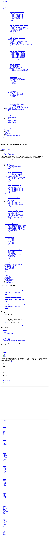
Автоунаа (7, 130)
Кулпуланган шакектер (12, 117)
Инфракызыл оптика (12, 120)
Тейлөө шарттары (6, 341)
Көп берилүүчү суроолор (8, 137)
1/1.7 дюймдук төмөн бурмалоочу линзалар (19, 28)
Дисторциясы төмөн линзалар (14, 21)
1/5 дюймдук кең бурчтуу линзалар (17, 47)
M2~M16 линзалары (12, 81)
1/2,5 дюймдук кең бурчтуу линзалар (17, 56)
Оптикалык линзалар (9, 118)
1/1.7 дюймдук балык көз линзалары (17, 19)
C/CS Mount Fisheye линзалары (16, 20)
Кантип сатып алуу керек (8, 139)
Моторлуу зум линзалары (15, 66)
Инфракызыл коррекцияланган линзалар (18, 61)
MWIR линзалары (13, 102)
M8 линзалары (13, 87)
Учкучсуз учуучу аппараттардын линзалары (19, 107)
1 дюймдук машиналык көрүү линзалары (18, 72)
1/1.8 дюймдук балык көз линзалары (17, 18)
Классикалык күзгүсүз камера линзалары (16, 109)
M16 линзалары (13, 91)
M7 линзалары (13, 86)
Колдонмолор (5, 129)
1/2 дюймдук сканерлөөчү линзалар (17, 37)
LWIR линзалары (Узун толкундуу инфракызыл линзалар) (22, 103)
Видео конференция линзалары (16, 93)
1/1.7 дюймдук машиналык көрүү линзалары (19, 74)
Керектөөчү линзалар (12, 105)
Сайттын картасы (15, 361)
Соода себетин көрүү (4, 147)
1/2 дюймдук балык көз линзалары (17, 17)
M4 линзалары (13, 83)
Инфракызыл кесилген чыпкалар (12, 113)
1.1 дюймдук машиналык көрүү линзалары (19, 73)
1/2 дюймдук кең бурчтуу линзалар (15, 213)
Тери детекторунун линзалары (16, 106)
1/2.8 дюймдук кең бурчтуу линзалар (17, 54)
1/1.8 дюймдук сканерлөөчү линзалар (17, 38)
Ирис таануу (7, 131)
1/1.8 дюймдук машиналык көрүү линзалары (19, 70)
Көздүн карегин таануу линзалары (17, 94)
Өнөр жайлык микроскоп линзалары (17, 79)
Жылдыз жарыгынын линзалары (16, 67)
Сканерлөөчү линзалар (12, 31)
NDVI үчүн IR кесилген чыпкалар (14, 317)
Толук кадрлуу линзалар (13, 111)
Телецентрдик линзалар (15, 76)
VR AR (6, 134)
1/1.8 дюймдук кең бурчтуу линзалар (17, 58)
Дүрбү (9, 126)
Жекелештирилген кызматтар (11, 124)
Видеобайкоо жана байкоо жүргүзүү (12, 135)
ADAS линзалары (13, 45)
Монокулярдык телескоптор (13, 128)
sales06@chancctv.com (7, 370)
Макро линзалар (13, 77)
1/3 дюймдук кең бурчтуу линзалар (17, 52)
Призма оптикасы (11, 123)
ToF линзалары (13, 96)
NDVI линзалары (13, 99)
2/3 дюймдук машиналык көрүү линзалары (19, 71)
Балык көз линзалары (12, 11)
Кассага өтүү (9, 149)
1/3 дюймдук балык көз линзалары (17, 13)
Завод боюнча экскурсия (10, 7)
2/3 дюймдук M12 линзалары (16, 29)
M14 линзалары (13, 90)
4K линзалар (12, 40)
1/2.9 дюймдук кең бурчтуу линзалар (17, 53)
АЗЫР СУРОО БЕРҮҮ (5, 346)
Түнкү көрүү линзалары (15, 97)
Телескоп (7, 125)
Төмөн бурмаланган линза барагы (17, 30)
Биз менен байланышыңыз (8, 138)
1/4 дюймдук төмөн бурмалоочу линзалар (18, 22)
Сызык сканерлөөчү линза (15, 78)
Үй (3, 5)
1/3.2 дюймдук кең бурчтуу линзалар (17, 51)
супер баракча (13, 80)
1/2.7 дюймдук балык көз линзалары (17, 14)
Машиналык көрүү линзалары (14, 68)
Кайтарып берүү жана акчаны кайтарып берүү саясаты (14, 340)
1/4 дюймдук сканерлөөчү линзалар (17, 32)
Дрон (6, 132)
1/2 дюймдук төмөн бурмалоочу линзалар (18, 26)
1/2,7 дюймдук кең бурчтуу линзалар (17, 55)
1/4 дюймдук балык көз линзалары (17, 12)
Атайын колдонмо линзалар (13, 92)
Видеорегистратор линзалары (16, 43)
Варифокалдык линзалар (15, 64)
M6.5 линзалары (13, 85)
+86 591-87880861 (6, 350)
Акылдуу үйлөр (8, 133)
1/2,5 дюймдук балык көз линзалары (17, 15)
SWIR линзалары (13, 100)
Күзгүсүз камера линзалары (11, 108)
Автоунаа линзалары (12, 39)
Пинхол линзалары (14, 65)
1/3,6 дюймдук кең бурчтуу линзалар (17, 50)
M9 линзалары (13, 89)
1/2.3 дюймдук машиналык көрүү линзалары (19, 69)
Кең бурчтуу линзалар (12, 46)
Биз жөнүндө (5, 6)
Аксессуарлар (8, 115)
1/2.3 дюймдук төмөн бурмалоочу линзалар (19, 25)
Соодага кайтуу (3, 149)
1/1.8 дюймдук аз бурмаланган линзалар (18, 27)
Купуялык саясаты (6, 338)
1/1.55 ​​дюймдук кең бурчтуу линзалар (18, 59)
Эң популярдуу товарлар (5, 361)
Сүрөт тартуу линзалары (10, 9)
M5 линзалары (13, 84)
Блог (4, 136)
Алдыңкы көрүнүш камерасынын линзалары (19, 41)
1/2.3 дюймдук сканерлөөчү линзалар (17, 35)
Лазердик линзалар (14, 95)
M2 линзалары (13, 82)
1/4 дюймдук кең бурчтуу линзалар (17, 48)
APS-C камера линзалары (13, 110)
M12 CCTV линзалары (14, 63)
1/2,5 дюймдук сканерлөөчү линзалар (17, 34)
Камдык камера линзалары (15, 42)
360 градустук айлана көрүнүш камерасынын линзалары (21, 44)
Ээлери (9, 116)
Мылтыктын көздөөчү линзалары (17, 98)
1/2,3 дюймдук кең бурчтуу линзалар (17, 57)
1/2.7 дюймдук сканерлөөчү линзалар (17, 33)
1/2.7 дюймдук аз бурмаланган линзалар (18, 24)
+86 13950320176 (6, 380)
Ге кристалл (10, 119)
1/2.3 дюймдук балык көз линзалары (17, 16)
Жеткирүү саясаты (6, 339)
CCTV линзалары (11, 60)
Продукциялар (6, 8)
